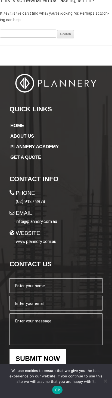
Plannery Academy (34, 146)
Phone (25, 193)
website (28, 233)
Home (17, 125)
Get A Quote (25, 157)
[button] (100, 11)
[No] (105, 381)
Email (24, 213)
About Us (22, 136)
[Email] (12, 212)
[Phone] (12, 192)
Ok (57, 390)
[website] (12, 232)
